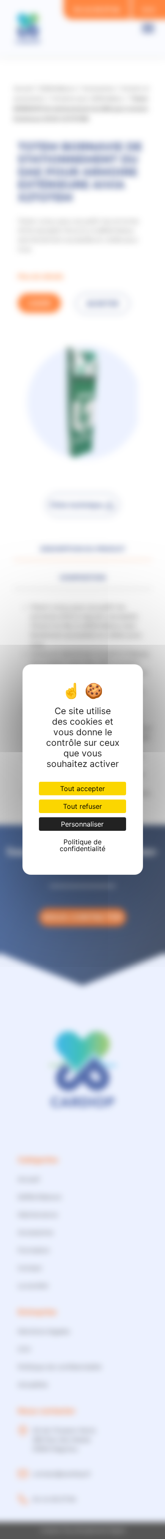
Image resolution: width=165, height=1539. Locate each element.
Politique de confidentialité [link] (82, 845)
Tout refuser (82, 806)
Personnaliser (82, 824)
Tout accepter (82, 788)
